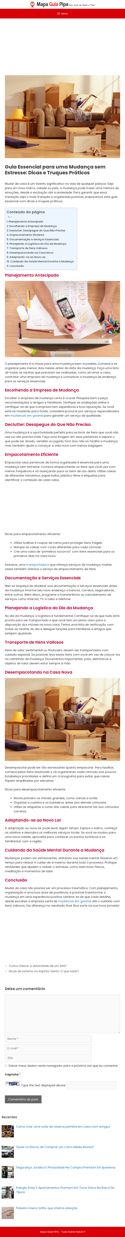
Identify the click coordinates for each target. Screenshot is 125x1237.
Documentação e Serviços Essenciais (34, 239)
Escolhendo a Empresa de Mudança (33, 226)
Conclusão (16, 266)
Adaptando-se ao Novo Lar (27, 257)
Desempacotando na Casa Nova (31, 253)
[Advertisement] (62, 42)
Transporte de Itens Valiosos (28, 248)
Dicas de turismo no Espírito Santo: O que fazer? (44, 971)
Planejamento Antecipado (26, 221)
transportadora (38, 565)
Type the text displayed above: (43, 1085)
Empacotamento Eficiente (27, 235)
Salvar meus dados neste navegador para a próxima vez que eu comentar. (63, 1066)
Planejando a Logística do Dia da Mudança (37, 244)
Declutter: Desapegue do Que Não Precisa (37, 230)
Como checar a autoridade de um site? (38, 966)
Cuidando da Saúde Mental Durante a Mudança (42, 261)
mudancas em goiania (26, 416)
